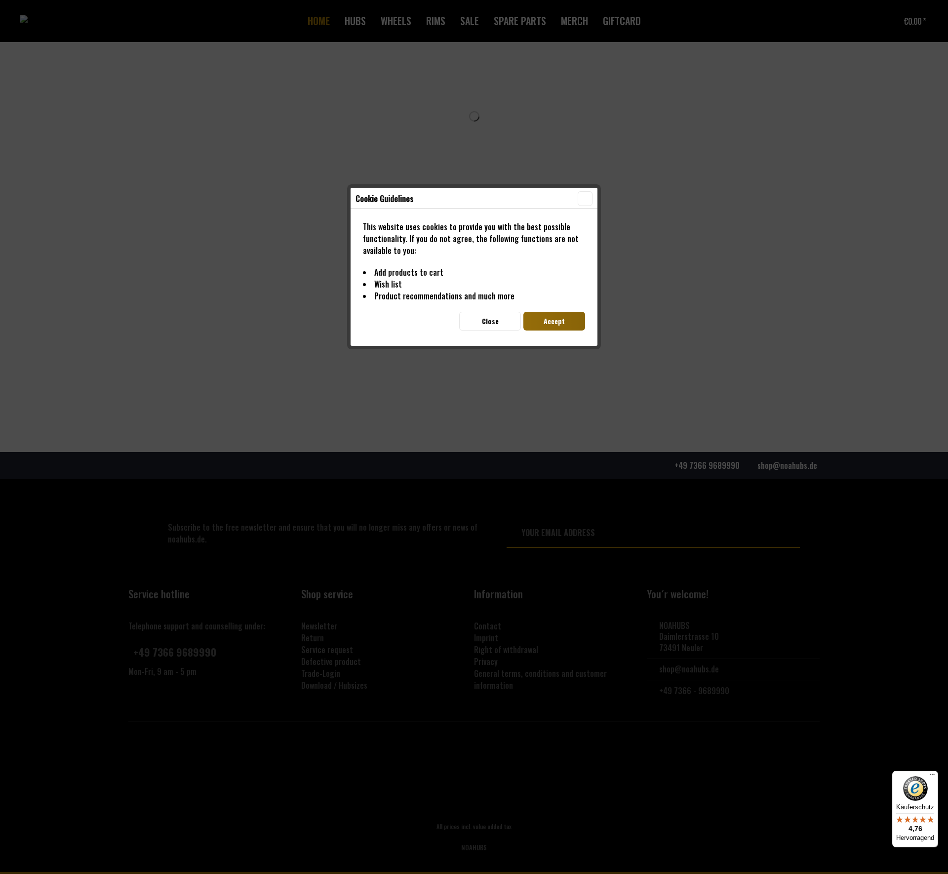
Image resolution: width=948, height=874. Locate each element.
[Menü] (932, 777)
